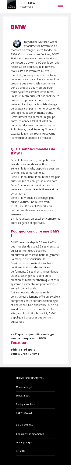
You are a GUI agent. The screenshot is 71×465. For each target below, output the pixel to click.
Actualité (20, 451)
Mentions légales (25, 387)
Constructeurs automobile (30, 434)
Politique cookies (25, 404)
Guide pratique (24, 442)
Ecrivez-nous (23, 395)
